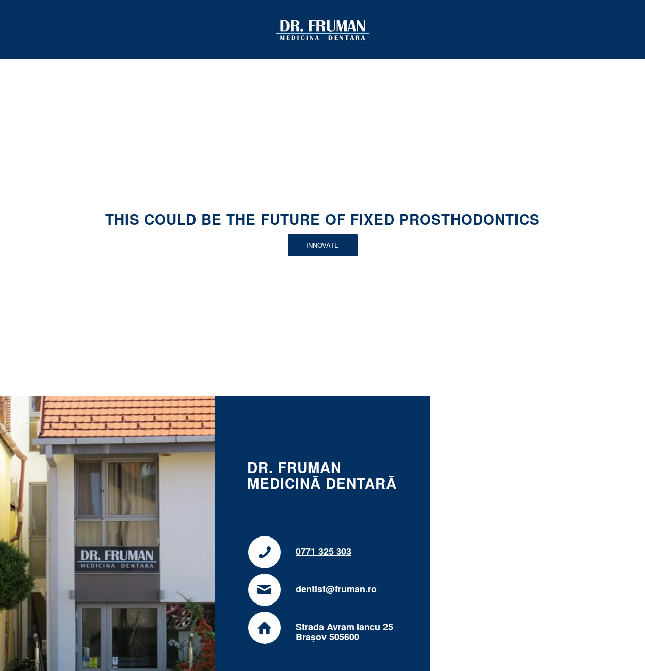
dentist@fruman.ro (336, 588)
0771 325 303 (323, 551)
